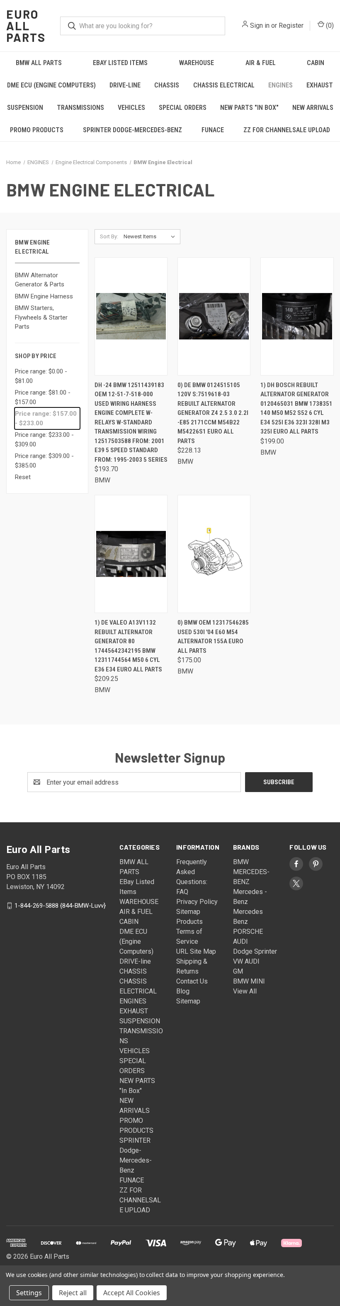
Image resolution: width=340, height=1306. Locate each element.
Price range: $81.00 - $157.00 (42, 397)
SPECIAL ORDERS (182, 107)
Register (291, 25)
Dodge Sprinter (255, 951)
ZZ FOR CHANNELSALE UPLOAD (286, 130)
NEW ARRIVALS (312, 107)
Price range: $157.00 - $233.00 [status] (46, 418)
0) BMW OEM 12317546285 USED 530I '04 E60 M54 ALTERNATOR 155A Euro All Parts (213, 636)
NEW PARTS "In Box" (249, 107)
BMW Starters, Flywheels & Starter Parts (41, 317)
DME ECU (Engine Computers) (51, 85)
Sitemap (188, 1001)
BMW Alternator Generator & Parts (39, 279)
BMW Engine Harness (44, 296)
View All (245, 991)
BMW (241, 862)
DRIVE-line (125, 85)
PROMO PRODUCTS (36, 130)
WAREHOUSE (196, 63)
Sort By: (109, 236)
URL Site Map (196, 951)
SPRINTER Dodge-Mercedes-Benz (132, 130)
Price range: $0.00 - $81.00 (41, 376)
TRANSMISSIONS (80, 107)
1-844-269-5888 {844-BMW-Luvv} (60, 905)
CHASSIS (166, 85)
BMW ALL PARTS (39, 63)
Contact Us (192, 981)
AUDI (240, 941)
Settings (29, 1292)
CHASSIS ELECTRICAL (224, 85)
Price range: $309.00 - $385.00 (44, 460)
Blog (182, 991)
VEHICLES (131, 107)
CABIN (315, 63)
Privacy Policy (197, 902)
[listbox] (151, 237)
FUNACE (213, 130)
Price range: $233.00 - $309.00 (44, 439)
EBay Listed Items (120, 63)
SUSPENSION (25, 107)
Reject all (73, 1292)
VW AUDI (246, 961)
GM (238, 971)
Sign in (260, 25)
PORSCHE (248, 931)
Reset (23, 477)
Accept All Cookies (131, 1292)
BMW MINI (249, 981)
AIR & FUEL (260, 63)
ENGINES (280, 85)
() (329, 25)
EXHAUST (319, 85)
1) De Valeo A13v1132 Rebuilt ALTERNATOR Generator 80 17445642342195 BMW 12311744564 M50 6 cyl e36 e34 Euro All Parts (128, 646)
